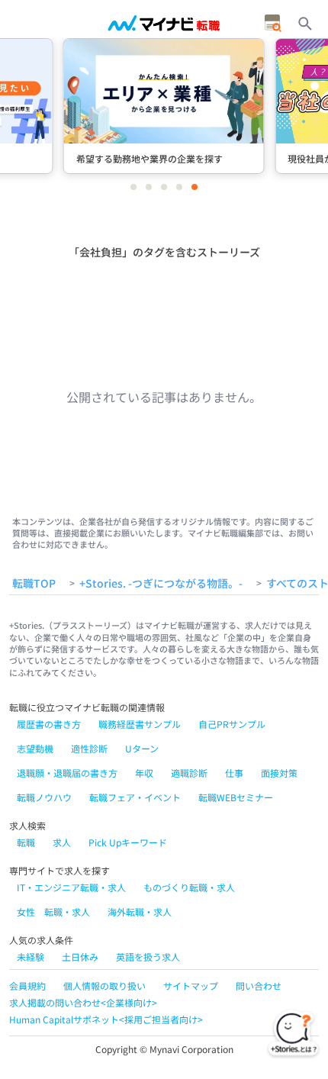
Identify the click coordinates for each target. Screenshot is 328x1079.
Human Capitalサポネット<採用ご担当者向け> (106, 1019)
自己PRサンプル (231, 723)
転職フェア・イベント (135, 797)
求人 (62, 842)
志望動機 (35, 748)
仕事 (234, 772)
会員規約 (27, 985)
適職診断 (189, 772)
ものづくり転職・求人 (189, 887)
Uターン (142, 748)
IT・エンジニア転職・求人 (71, 887)
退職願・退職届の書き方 (67, 772)
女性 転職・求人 (53, 911)
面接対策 (279, 772)
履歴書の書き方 (49, 723)
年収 (144, 772)
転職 (26, 842)
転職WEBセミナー (235, 797)
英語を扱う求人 (148, 956)
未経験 (30, 956)
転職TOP (34, 584)
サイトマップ (190, 985)
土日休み (80, 956)
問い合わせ (258, 985)
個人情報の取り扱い (104, 985)
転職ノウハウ (44, 797)
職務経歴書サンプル (139, 723)
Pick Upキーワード (127, 842)
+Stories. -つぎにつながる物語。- (161, 584)
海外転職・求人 (140, 911)
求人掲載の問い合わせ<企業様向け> (83, 1002)
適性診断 (89, 748)
